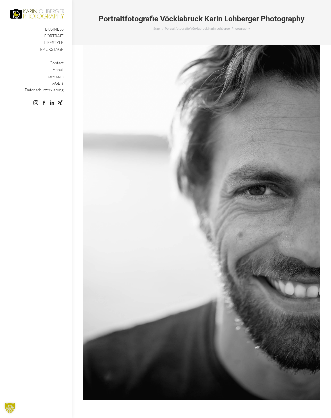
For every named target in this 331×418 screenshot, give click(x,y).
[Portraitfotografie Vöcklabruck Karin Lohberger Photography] (201, 222)
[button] (10, 408)
